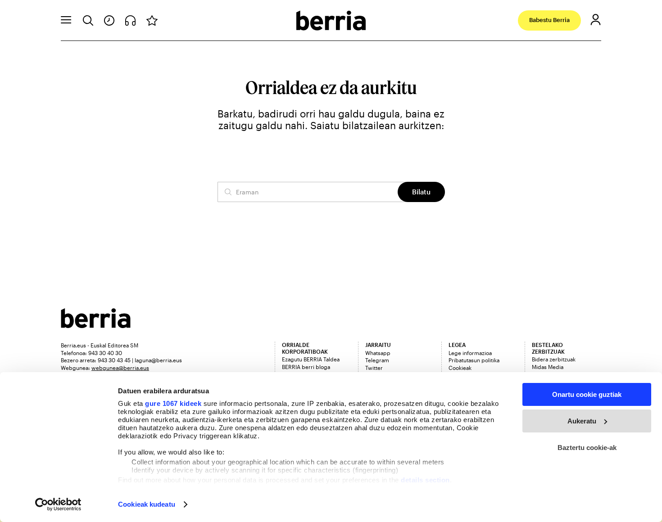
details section (425, 480)
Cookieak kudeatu (146, 504)
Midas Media (547, 367)
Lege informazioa (470, 353)
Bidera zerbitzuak (554, 359)
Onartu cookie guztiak (586, 394)
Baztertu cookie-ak (587, 447)
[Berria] (96, 325)
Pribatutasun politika (474, 360)
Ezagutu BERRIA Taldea (311, 359)
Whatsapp (377, 353)
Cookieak (460, 367)
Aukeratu (581, 421)
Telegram (377, 360)
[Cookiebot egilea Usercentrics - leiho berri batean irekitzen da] (58, 504)
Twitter (374, 367)
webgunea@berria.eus (120, 367)
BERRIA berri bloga (306, 367)
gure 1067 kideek (173, 403)
